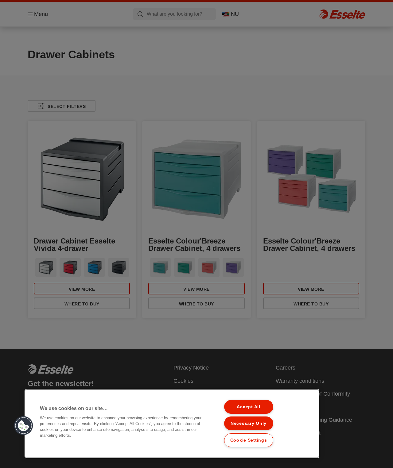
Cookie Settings (248, 440)
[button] (23, 425)
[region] (172, 423)
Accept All (248, 406)
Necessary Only (249, 423)
